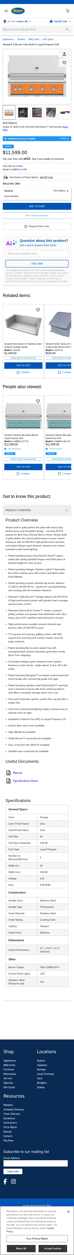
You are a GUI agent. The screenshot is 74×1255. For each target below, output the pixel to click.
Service (7, 1078)
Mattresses (9, 1074)
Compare (25, 372)
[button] (6, 11)
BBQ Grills (34, 39)
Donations (9, 1118)
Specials (8, 1083)
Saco (40, 1078)
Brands (7, 1131)
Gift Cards (9, 1087)
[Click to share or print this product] (64, 54)
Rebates (8, 1105)
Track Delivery (11, 1114)
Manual (17, 772)
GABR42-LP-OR (19, 170)
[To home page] (18, 11)
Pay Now (8, 1140)
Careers (7, 1136)
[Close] (68, 1211)
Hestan (19, 166)
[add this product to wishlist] (64, 63)
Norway (41, 1069)
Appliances (8, 39)
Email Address (11, 1158)
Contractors (10, 1122)
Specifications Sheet (25, 780)
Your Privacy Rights (37, 1238)
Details (63, 138)
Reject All (21, 1248)
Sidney (41, 1087)
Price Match (10, 1127)
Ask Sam (37, 263)
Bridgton (42, 1083)
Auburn (41, 1060)
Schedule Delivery (13, 1109)
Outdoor (21, 39)
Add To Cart (37, 206)
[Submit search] (67, 29)
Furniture (8, 1069)
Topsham (42, 1065)
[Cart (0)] (68, 11)
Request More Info (39, 226)
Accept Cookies (52, 1248)
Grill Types (48, 39)
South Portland (45, 1074)
